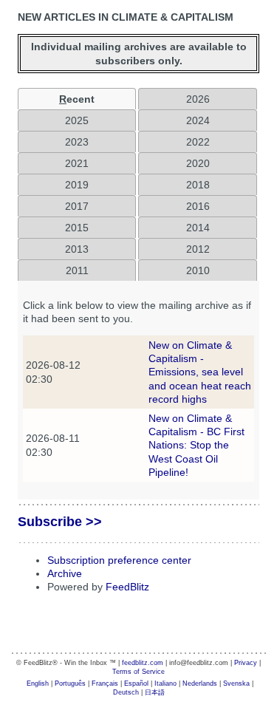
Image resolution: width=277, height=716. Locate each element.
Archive (64, 573)
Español (136, 683)
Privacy (245, 662)
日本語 (155, 692)
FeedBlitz (127, 587)
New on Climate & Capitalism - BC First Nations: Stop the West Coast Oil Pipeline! (196, 445)
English (38, 683)
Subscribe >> (60, 521)
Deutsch (126, 692)
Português (70, 683)
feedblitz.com (142, 662)
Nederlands (199, 683)
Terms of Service (138, 671)
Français (105, 683)
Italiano (165, 683)
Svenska (236, 683)
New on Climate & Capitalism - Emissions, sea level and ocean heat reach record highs (199, 372)
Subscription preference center (119, 560)
